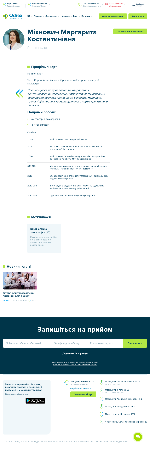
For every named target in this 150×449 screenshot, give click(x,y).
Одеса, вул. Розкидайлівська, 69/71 (122, 382)
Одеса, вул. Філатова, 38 (117, 391)
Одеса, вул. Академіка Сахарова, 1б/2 (124, 399)
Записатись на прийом (130, 31)
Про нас (38, 16)
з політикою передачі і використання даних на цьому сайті (75, 364)
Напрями (65, 16)
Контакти (85, 16)
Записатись (137, 16)
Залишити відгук (83, 394)
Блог (75, 16)
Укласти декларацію (113, 16)
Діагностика (51, 16)
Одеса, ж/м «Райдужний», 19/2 (120, 406)
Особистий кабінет (139, 5)
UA (28, 16)
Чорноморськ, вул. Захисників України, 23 (126, 421)
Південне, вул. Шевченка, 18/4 (120, 414)
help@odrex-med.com (80, 388)
